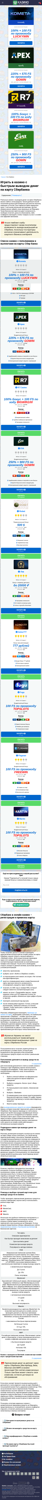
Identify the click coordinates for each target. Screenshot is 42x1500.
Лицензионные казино (12, 1465)
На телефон (7, 1459)
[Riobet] (21, 504)
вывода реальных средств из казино (17, 1107)
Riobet (22, 511)
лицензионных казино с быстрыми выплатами (17, 1227)
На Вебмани (8, 1454)
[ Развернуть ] (16, 195)
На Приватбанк (9, 1456)
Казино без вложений (12, 1462)
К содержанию (37, 1063)
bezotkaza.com (6, 1489)
